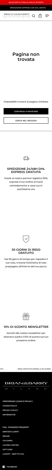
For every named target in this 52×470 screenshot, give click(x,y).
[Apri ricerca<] (33, 15)
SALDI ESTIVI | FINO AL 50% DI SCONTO (26, 2)
